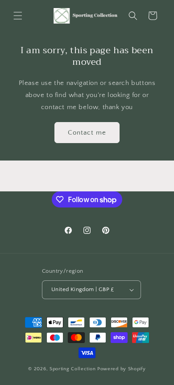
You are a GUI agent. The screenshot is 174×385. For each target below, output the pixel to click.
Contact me (87, 132)
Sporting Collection (73, 369)
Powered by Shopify (121, 369)
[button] (18, 15)
